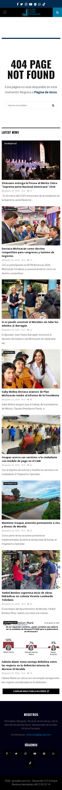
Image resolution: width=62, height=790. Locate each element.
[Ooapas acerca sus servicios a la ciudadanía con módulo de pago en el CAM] (31, 434)
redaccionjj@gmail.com (38, 734)
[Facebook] (7, 753)
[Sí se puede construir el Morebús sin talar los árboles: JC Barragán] (31, 299)
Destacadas (9, 352)
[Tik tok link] (44, 4)
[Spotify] (44, 753)
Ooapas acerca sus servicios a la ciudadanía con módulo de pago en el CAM (29, 459)
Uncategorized (10, 143)
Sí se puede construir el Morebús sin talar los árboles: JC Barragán (30, 324)
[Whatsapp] (53, 753)
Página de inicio (45, 92)
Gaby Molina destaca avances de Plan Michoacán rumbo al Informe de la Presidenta (30, 394)
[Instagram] (25, 753)
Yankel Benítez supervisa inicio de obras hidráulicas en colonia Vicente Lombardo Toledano (27, 597)
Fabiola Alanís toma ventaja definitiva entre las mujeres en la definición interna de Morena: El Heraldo (29, 666)
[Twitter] (16, 753)
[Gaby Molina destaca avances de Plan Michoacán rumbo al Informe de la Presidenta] (31, 369)
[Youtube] (35, 753)
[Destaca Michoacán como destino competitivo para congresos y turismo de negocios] (31, 226)
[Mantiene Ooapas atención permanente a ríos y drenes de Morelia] (31, 500)
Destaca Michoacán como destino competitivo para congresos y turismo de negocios (28, 252)
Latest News (10, 132)
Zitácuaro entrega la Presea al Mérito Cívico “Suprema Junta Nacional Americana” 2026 (29, 185)
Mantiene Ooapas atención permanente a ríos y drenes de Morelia (31, 525)
